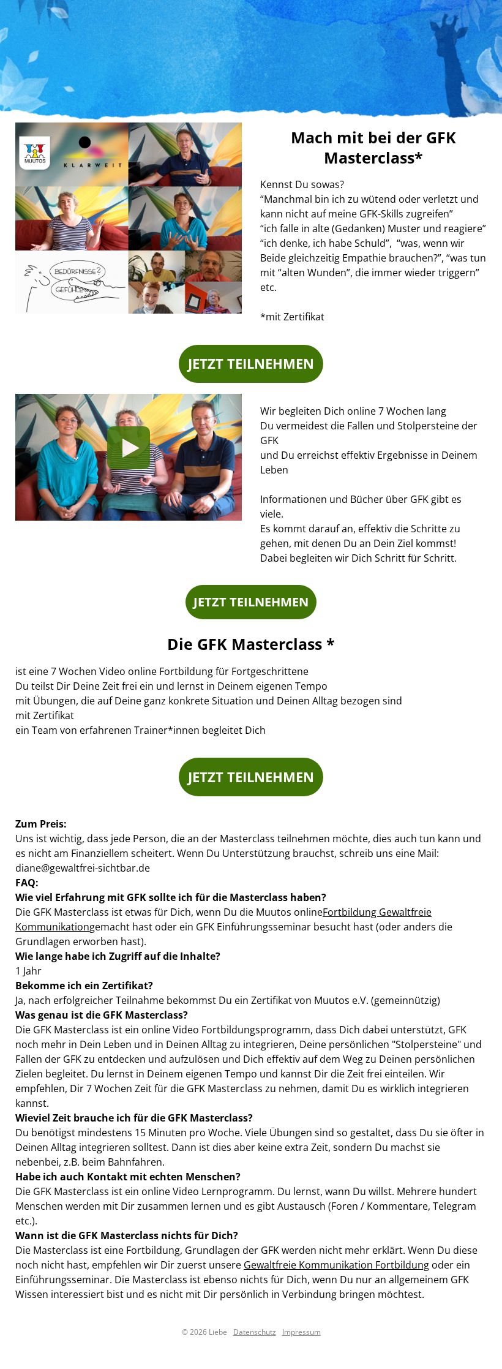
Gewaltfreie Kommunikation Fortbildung (336, 1265)
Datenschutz (254, 1332)
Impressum (301, 1332)
